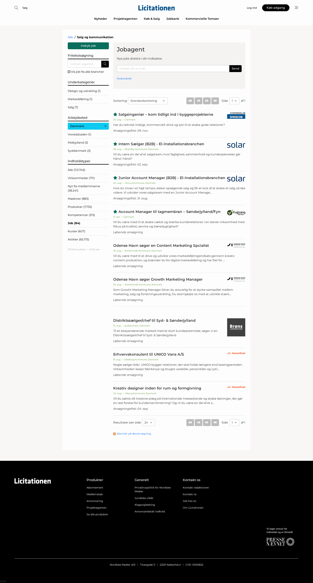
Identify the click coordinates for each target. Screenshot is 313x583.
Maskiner (78, 198)
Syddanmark (79, 150)
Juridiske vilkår (144, 498)
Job (74, 223)
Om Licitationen (193, 507)
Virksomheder (81, 178)
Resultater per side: (127, 422)
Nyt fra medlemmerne (84, 188)
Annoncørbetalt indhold (150, 511)
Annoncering (95, 501)
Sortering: (120, 100)
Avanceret (124, 78)
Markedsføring (80, 99)
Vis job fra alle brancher (87, 72)
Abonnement (95, 487)
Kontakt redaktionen (196, 487)
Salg (73, 107)
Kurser (76, 231)
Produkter (80, 207)
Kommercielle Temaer (202, 18)
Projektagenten (125, 18)
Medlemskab (95, 494)
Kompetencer (81, 215)
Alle (70, 37)
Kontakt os (190, 494)
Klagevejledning (145, 504)
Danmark (77, 126)
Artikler (78, 239)
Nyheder (100, 18)
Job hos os (189, 501)
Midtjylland (78, 142)
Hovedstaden (79, 134)
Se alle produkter (97, 514)
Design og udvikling (84, 91)
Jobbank (172, 18)
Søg (25, 7)
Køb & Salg (152, 18)
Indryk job (88, 45)
